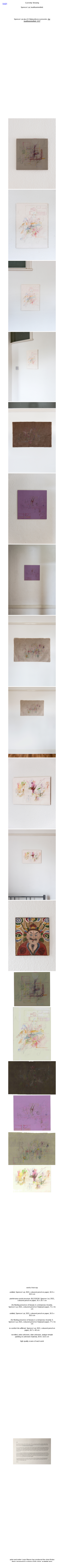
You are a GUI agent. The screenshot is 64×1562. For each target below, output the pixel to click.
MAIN (4, 3)
